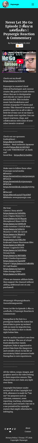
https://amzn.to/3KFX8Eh (14, 255)
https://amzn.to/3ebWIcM (14, 224)
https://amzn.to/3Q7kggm (15, 218)
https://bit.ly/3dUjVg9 (20, 147)
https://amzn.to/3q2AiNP (14, 261)
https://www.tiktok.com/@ (15, 187)
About (28, 428)
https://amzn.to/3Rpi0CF (14, 234)
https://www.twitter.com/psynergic (19, 176)
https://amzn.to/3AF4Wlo (14, 213)
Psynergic (15, 4)
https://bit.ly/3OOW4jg (13, 142)
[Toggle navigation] (33, 4)
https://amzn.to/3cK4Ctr (14, 229)
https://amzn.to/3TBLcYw (14, 240)
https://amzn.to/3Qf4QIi (14, 81)
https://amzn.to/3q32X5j (14, 269)
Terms (21, 438)
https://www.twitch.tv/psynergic (17, 181)
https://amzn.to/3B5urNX (14, 274)
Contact (28, 431)
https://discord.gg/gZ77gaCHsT (17, 195)
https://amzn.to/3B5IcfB (13, 245)
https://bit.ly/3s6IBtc (23, 155)
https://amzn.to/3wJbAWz (22, 263)
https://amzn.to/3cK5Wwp (15, 250)
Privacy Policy (11, 438)
